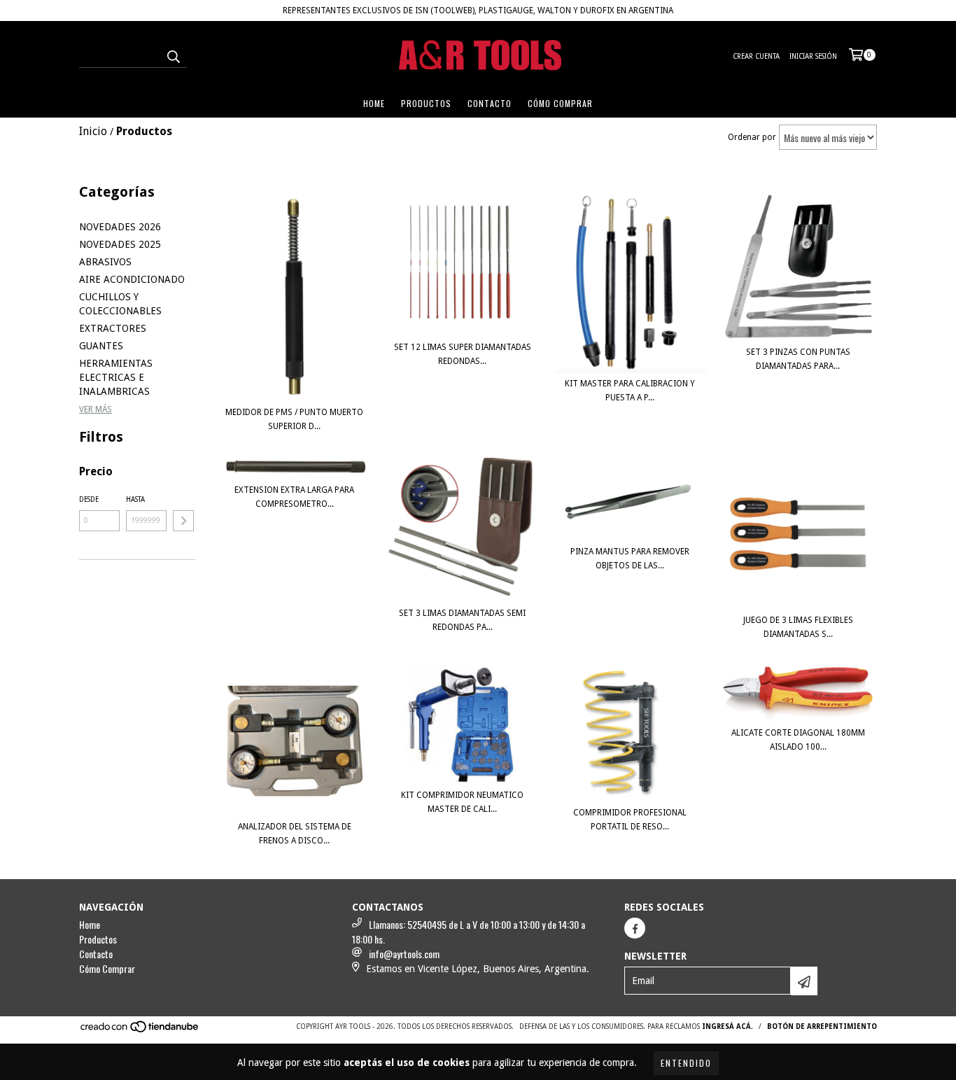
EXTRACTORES (112, 328)
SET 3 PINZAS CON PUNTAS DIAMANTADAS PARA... (798, 359)
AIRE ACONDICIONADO (132, 279)
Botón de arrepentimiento (822, 1026)
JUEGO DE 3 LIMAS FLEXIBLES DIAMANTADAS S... (798, 627)
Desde (89, 499)
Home (374, 103)
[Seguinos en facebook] (634, 928)
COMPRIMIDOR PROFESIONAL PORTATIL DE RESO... (630, 820)
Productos (426, 103)
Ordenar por (752, 137)
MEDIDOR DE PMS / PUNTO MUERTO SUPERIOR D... (294, 419)
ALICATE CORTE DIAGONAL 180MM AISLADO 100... (798, 740)
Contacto (490, 103)
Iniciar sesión (813, 56)
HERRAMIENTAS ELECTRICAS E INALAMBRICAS (116, 377)
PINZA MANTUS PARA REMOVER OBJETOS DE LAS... (629, 558)
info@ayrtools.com (404, 953)
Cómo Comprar (560, 103)
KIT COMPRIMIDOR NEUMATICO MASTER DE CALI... (462, 802)
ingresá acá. (727, 1026)
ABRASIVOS (105, 261)
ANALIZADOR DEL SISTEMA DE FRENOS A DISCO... (294, 834)
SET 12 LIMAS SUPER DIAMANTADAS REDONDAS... (462, 354)
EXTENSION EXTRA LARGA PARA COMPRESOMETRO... (294, 497)
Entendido (686, 1063)
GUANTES (101, 345)
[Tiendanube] (140, 1031)
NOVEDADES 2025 (120, 244)
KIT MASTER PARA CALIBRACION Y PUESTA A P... (630, 390)
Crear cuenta (756, 56)
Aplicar (183, 520)
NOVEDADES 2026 (120, 226)
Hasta (135, 499)
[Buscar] (173, 55)
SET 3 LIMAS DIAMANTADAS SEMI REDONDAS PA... (462, 620)
